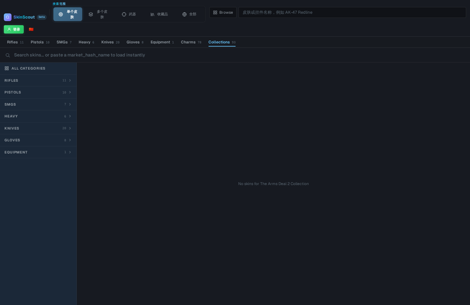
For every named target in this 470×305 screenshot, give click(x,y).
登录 (16, 29)
